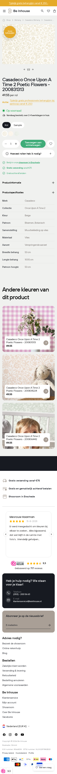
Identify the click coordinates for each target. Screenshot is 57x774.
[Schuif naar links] (24, 69)
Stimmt (14, 745)
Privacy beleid (8, 753)
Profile (31, 753)
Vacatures (7, 716)
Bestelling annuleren (13, 680)
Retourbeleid (9, 675)
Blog (4, 653)
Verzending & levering (13, 670)
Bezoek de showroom (14, 643)
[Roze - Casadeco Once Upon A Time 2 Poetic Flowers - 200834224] (10, 133)
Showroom (8, 707)
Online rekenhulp (11, 648)
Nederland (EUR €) (17, 726)
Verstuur (49, 625)
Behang (18, 20)
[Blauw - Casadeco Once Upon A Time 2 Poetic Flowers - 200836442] (16, 133)
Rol (6, 125)
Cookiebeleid (21, 753)
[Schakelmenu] (4, 11)
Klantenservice (10, 697)
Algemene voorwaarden (15, 684)
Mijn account (9, 702)
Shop (8, 20)
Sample (18, 125)
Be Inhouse (22, 741)
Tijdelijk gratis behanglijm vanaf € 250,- (28, 3)
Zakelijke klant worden (14, 665)
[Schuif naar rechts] (32, 69)
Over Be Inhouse (11, 712)
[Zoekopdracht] (42, 11)
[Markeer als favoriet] (51, 144)
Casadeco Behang (32, 20)
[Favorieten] (48, 11)
